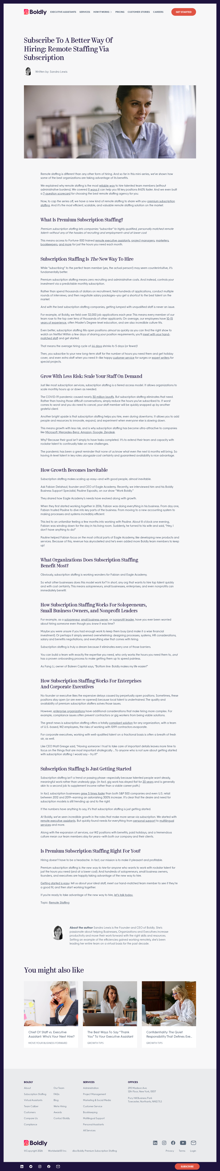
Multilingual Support (94, 1118)
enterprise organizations (69, 711)
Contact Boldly (62, 1118)
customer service (123, 357)
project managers (143, 240)
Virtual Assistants (33, 1100)
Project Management (94, 1094)
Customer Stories (139, 11)
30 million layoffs (103, 397)
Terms (182, 1150)
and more (65, 244)
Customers (30, 1112)
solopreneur (72, 619)
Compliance (30, 1124)
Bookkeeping (90, 1112)
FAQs (56, 1094)
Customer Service (92, 1106)
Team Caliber (31, 1106)
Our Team (59, 1087)
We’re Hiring (60, 1106)
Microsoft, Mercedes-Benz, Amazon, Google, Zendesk (80, 432)
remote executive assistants (112, 240)
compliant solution (121, 723)
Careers (158, 11)
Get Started (184, 11)
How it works (101, 11)
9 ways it (93, 189)
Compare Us (31, 1118)
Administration (91, 1087)
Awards (58, 1112)
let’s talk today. (123, 895)
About (27, 1087)
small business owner (94, 619)
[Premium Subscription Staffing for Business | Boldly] (35, 12)
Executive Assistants (63, 11)
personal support (144, 820)
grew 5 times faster (93, 793)
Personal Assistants (93, 1124)
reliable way (107, 185)
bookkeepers (49, 244)
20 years (148, 782)
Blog (56, 1100)
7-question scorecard (56, 193)
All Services (89, 1130)
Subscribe (187, 1166)
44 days (97, 346)
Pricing (119, 11)
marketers (162, 240)
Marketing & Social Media (97, 1100)
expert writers (160, 357)
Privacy (170, 1150)
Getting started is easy (55, 883)
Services (84, 11)
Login (193, 1150)
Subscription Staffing (35, 1094)
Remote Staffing (59, 902)
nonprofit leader (123, 619)
